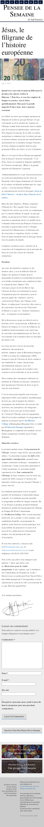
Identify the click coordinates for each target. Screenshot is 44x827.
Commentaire (8, 639)
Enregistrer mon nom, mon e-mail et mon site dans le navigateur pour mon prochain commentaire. (21, 705)
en (2, 2)
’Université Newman (14, 427)
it (12, 2)
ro (36, 2)
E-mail (5, 680)
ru (22, 2)
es (31, 2)
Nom (4, 673)
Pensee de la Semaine (22, 10)
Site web (5, 690)
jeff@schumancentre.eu (12, 546)
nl (40, 2)
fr (7, 2)
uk (26, 2)
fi (16, 2)
